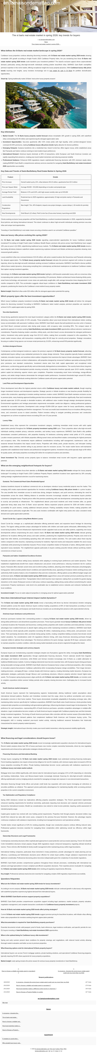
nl (61, 1051)
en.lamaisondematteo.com (47, 39)
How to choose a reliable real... (11, 1021)
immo (56, 1051)
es (51, 1051)
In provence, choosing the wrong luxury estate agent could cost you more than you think (73, 972)
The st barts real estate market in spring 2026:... (46, 44)
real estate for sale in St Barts (60, 71)
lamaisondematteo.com (41, 1051)
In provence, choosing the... (10, 1013)
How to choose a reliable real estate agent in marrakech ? (18, 972)
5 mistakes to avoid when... (10, 1038)
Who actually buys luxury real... (11, 1043)
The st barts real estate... (9, 1017)
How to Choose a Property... (10, 1030)
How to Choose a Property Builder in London (29, 992)
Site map (5, 1002)
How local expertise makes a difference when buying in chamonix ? (36, 988)
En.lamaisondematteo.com (42, 1049)
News (46, 42)
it (59, 1051)
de (49, 1051)
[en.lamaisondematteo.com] (48, 16)
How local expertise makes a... (11, 1026)
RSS (65, 1049)
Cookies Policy (59, 1049)
